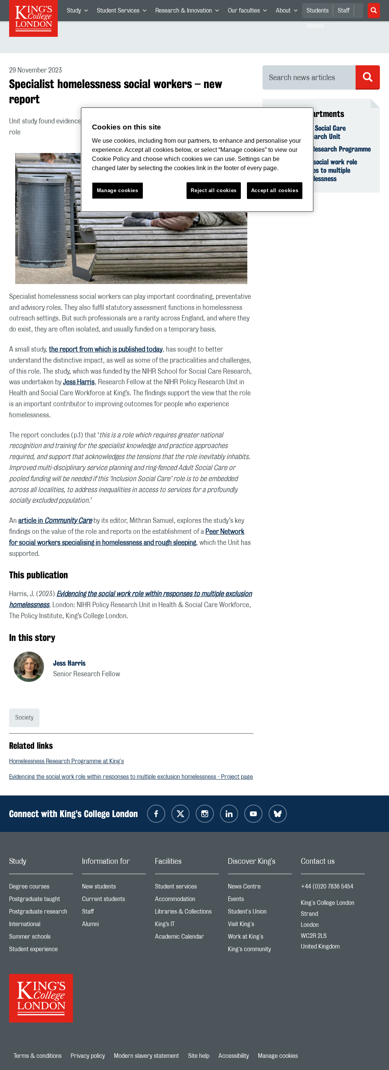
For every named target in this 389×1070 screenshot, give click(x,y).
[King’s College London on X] (180, 814)
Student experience (41, 951)
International (41, 926)
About (289, 12)
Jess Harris (79, 382)
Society (24, 718)
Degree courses (41, 888)
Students (318, 11)
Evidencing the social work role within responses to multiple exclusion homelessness (314, 170)
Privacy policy (88, 1056)
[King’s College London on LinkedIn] (229, 814)
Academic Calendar (187, 938)
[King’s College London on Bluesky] (278, 814)
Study (79, 12)
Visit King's (260, 926)
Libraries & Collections (187, 913)
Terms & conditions (38, 1056)
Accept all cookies (275, 190)
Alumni (114, 926)
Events (260, 901)
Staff (343, 11)
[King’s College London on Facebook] (156, 814)
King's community (260, 951)
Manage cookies (278, 1056)
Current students (114, 901)
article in (55, 521)
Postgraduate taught (41, 901)
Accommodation (187, 901)
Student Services (124, 12)
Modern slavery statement (146, 1056)
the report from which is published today (106, 349)
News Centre (260, 888)
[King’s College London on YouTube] (253, 814)
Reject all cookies (214, 190)
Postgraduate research (41, 913)
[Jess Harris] (33, 668)
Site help (198, 1056)
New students (114, 888)
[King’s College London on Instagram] (205, 814)
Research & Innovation (189, 12)
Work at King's (260, 938)
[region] (197, 159)
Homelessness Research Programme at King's (66, 761)
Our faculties (249, 12)
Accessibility (233, 1056)
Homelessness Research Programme (321, 149)
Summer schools (41, 938)
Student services (187, 888)
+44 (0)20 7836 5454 (327, 887)
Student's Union (260, 913)
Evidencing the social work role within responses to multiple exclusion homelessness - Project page (131, 777)
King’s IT (187, 926)
